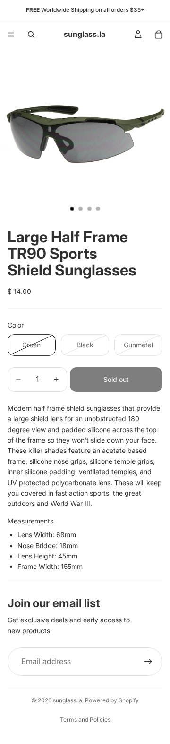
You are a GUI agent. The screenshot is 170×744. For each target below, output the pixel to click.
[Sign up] (148, 662)
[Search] (31, 34)
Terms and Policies (85, 719)
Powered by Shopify (112, 700)
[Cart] (158, 34)
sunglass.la (67, 700)
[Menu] (11, 34)
